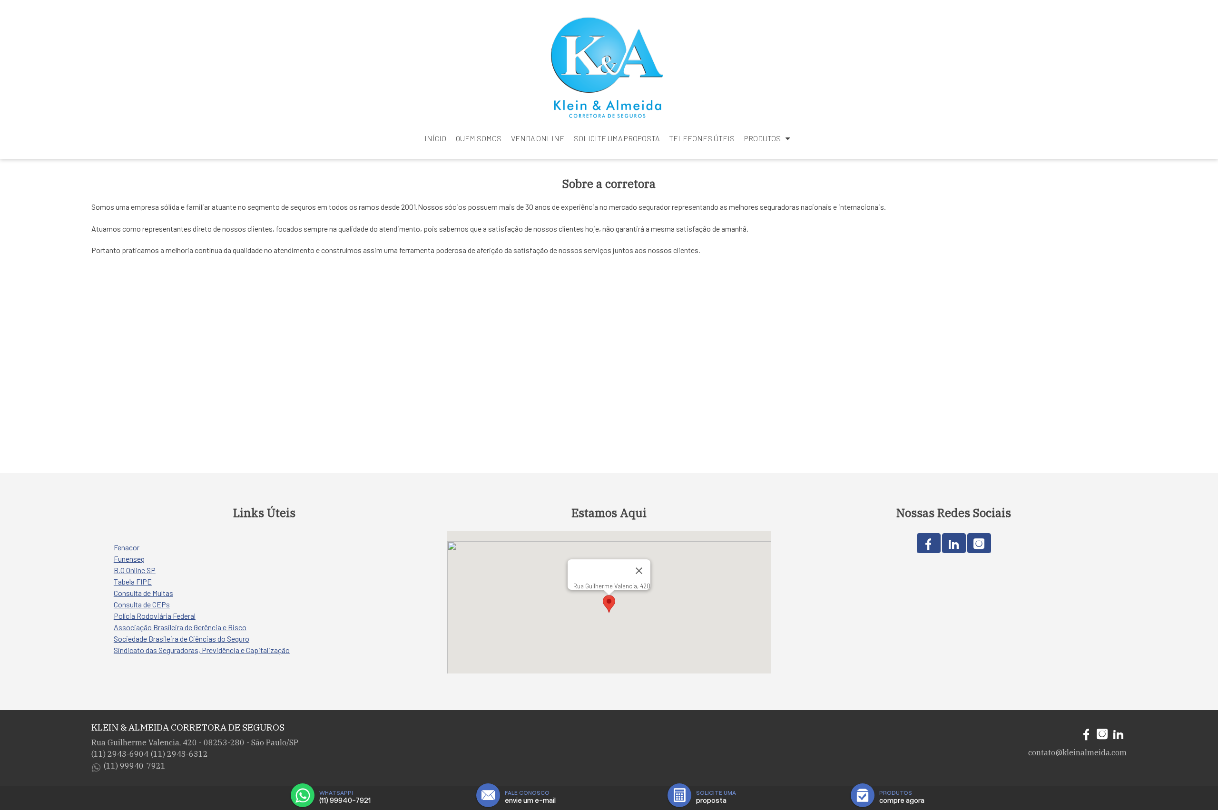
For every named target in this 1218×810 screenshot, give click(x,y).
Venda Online (537, 138)
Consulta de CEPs (142, 604)
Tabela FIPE (133, 581)
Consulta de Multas (143, 592)
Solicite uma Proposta (616, 138)
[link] (929, 543)
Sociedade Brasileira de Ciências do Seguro (181, 638)
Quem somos (478, 138)
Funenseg (129, 558)
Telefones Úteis (702, 138)
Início (435, 138)
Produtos (762, 138)
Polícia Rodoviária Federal (155, 615)
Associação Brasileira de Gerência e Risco (180, 627)
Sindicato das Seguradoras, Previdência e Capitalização (202, 649)
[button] (609, 604)
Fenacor (126, 547)
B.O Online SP (135, 570)
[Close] (639, 570)
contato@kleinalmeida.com (1077, 752)
